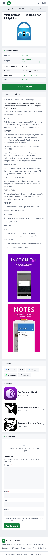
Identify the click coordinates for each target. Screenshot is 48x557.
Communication (27, 62)
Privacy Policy (26, 548)
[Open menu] (4, 3)
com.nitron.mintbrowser (31, 75)
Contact (5, 548)
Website (6, 509)
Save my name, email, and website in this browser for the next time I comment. (24, 520)
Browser (15, 9)
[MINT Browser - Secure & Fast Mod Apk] (24, 278)
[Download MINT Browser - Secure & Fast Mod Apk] (24, 328)
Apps (9, 9)
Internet (38, 62)
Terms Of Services (39, 548)
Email (6, 501)
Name (6, 491)
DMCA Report (14, 548)
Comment (8, 465)
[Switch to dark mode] (44, 3)
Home (4, 9)
